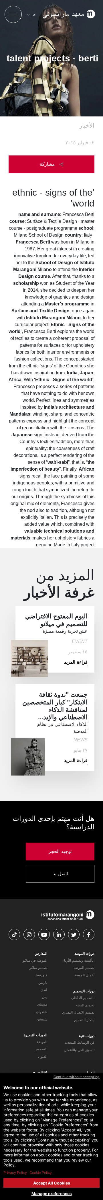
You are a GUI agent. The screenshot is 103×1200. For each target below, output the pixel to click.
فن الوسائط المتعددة (79, 1043)
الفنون (42, 1057)
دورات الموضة (84, 954)
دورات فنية (86, 1036)
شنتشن (41, 1019)
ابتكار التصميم (84, 1020)
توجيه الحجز (60, 851)
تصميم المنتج (85, 1005)
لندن (44, 990)
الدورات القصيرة (35, 1035)
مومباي (42, 1004)
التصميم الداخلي (82, 998)
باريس (42, 983)
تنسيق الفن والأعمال (79, 1050)
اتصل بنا (60, 873)
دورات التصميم (83, 991)
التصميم (41, 1049)
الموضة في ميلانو (35, 961)
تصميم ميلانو (38, 968)
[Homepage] (69, 14)
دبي (44, 997)
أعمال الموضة (84, 975)
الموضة (42, 1042)
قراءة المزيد (76, 662)
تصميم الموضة (84, 968)
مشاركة (48, 164)
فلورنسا (41, 975)
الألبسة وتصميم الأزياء (78, 961)
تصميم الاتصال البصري (78, 1012)
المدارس (41, 954)
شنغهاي (41, 1012)
